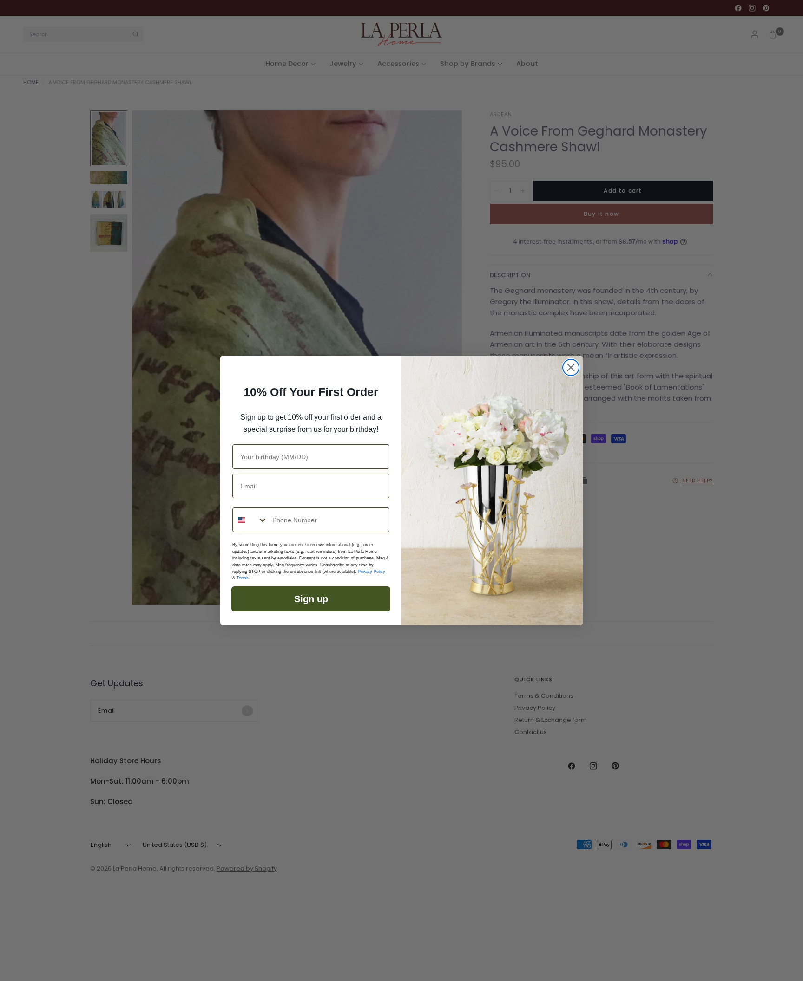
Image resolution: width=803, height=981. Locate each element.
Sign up (311, 599)
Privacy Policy (371, 571)
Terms (243, 578)
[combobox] (250, 520)
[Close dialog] (571, 367)
